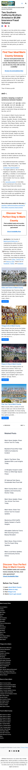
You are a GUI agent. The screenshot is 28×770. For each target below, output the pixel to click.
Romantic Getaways (5, 662)
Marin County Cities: (5, 603)
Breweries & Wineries (5, 647)
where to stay (13, 589)
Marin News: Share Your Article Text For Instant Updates (12, 512)
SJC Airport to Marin (5, 718)
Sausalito (2, 621)
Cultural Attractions (5, 649)
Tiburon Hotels (4, 704)
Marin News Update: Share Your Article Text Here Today (13, 501)
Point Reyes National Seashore (8, 673)
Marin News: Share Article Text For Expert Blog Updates (13, 543)
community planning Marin (11, 167)
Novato (2, 614)
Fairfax (2, 609)
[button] (26, 3)
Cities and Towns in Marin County (12, 287)
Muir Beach (3, 667)
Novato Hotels (3, 697)
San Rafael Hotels (4, 701)
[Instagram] (14, 751)
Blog (1, 736)
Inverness (2, 628)
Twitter (12, 263)
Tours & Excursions (5, 658)
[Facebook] (2, 26)
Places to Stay (10, 261)
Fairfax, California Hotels (6, 692)
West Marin (3, 639)
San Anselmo (3, 618)
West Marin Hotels (5, 706)
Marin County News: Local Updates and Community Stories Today (13, 491)
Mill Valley (2, 612)
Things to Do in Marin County (10, 326)
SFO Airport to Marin (5, 714)
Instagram (20, 263)
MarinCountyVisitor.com (11, 241)
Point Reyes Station (5, 636)
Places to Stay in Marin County (11, 364)
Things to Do (20, 259)
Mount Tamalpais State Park (7, 671)
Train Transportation (5, 727)
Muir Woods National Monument (8, 669)
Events (2, 738)
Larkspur (2, 610)
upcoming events (11, 182)
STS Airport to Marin (5, 721)
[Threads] (18, 751)
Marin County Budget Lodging (8, 686)
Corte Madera (3, 607)
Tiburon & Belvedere (5, 623)
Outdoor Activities (4, 653)
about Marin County (15, 587)
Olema (1, 634)
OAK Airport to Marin (5, 716)
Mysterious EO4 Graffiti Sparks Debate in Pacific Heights (12, 522)
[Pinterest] (5, 26)
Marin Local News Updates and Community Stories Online (13, 554)
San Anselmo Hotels (5, 699)
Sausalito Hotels (4, 703)
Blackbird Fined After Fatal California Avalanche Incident (13, 451)
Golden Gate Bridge (5, 729)
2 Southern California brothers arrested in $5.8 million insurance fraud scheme (13, 205)
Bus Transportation (5, 723)
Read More (5, 301)
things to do (12, 592)
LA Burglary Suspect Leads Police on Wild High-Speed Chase (13, 472)
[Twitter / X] (8, 26)
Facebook (6, 263)
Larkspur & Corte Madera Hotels (8, 693)
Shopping (2, 656)
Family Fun (3, 651)
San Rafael (2, 619)
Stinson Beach (4, 637)
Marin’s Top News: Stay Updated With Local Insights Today (14, 461)
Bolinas (2, 625)
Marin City (2, 632)
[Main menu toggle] (22, 3)
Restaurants (3, 655)
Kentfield (2, 630)
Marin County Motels (5, 688)
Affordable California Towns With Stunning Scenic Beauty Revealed (14, 533)
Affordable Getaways (5, 660)
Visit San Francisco (5, 732)
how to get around (15, 594)
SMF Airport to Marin (5, 720)
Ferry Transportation (5, 725)
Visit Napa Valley (4, 731)
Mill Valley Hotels (4, 695)
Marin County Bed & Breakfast (8, 684)
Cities (13, 259)
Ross (1, 616)
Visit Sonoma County (5, 734)
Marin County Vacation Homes (8, 690)
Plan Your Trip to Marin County (11, 404)
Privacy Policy (24, 747)
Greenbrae (3, 627)
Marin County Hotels (5, 683)
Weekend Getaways (5, 664)
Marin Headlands (4, 665)
